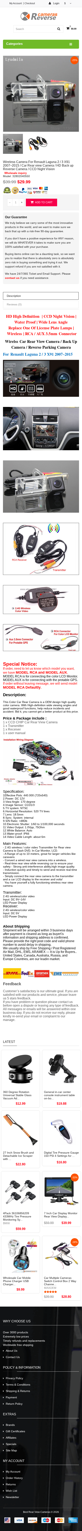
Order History (14, 1478)
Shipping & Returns (18, 1391)
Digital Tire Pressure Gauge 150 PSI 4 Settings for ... (61, 1154)
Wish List (11, 1490)
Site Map (11, 1450)
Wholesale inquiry (15, 173)
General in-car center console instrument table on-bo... (59, 1095)
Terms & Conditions (18, 1384)
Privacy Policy (14, 1378)
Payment (11, 1397)
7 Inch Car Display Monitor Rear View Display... (60, 1215)
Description (14, 295)
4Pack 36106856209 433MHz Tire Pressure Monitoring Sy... (17, 1216)
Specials (11, 1444)
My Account (15, 3)
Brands (10, 1424)
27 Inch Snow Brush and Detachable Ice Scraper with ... (18, 1156)
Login (55, 3)
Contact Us (13, 1357)
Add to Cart (43, 202)
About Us (11, 1350)
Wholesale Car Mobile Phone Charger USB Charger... (17, 1281)
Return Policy (14, 1403)
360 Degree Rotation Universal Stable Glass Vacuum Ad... (17, 1095)
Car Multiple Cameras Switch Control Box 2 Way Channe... (60, 1281)
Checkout (29, 3)
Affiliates (11, 1437)
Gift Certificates (15, 1431)
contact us (12, 277)
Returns (11, 1484)
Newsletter (12, 1497)
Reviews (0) (14, 304)
